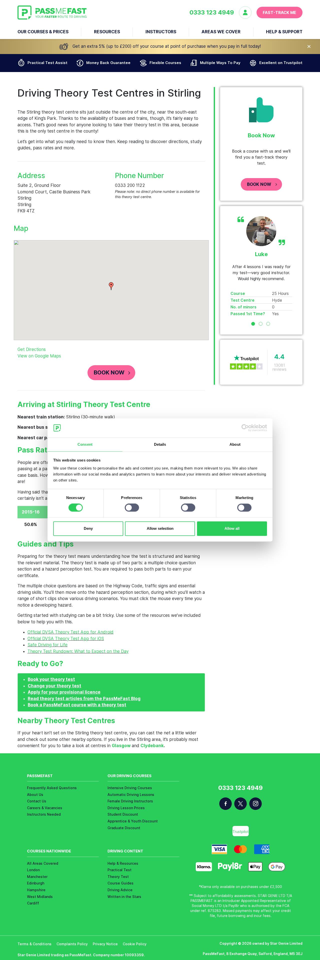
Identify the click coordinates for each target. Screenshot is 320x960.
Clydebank (152, 745)
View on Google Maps (39, 355)
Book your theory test (51, 679)
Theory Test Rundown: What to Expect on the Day (78, 651)
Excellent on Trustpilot (280, 62)
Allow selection (160, 528)
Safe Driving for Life (48, 644)
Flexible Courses (165, 62)
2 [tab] (260, 324)
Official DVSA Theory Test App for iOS (66, 638)
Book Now (109, 372)
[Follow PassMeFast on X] (240, 803)
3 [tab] (268, 324)
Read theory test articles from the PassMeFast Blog (84, 698)
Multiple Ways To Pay (220, 62)
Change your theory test (54, 685)
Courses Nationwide (49, 851)
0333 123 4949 (212, 12)
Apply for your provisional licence (64, 692)
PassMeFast (40, 775)
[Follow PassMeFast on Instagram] (255, 803)
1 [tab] (253, 324)
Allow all (232, 528)
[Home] (52, 12)
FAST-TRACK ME (279, 12)
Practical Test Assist (48, 62)
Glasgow (121, 745)
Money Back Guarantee (108, 62)
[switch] (132, 508)
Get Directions (32, 349)
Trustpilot (240, 831)
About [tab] (235, 444)
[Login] (247, 12)
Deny (88, 528)
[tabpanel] (261, 266)
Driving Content (125, 851)
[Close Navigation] (309, 46)
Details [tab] (160, 444)
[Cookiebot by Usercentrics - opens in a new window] (245, 428)
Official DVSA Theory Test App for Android (71, 632)
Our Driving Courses (130, 775)
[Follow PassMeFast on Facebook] (225, 803)
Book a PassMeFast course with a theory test (77, 704)
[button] (111, 286)
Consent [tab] (85, 444)
